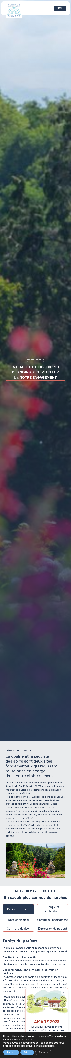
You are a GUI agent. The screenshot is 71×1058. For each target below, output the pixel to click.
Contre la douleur (18, 928)
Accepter (11, 1052)
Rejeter (27, 1052)
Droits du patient (18, 909)
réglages (49, 1045)
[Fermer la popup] (63, 992)
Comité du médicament (52, 920)
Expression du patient (52, 928)
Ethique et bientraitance (52, 909)
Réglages (43, 1052)
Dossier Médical (18, 920)
